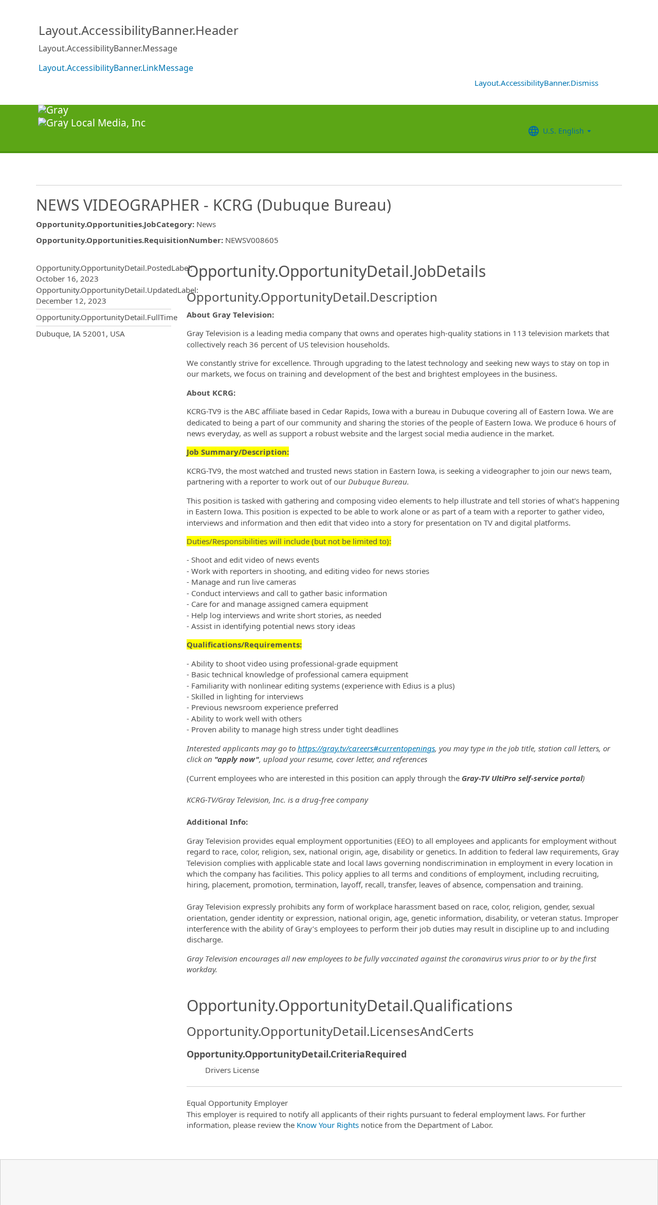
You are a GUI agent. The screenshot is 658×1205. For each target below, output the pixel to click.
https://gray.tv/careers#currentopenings (366, 748)
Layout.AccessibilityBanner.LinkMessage (116, 67)
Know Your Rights (328, 1125)
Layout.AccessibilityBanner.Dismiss (536, 83)
